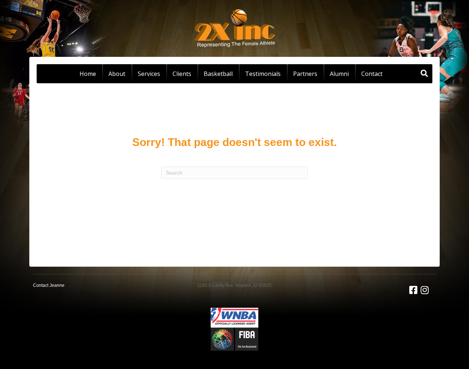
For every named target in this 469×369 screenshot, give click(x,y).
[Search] (424, 73)
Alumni (339, 74)
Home (88, 74)
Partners (305, 74)
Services (149, 74)
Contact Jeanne (48, 285)
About (116, 74)
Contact (372, 74)
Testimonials (263, 74)
